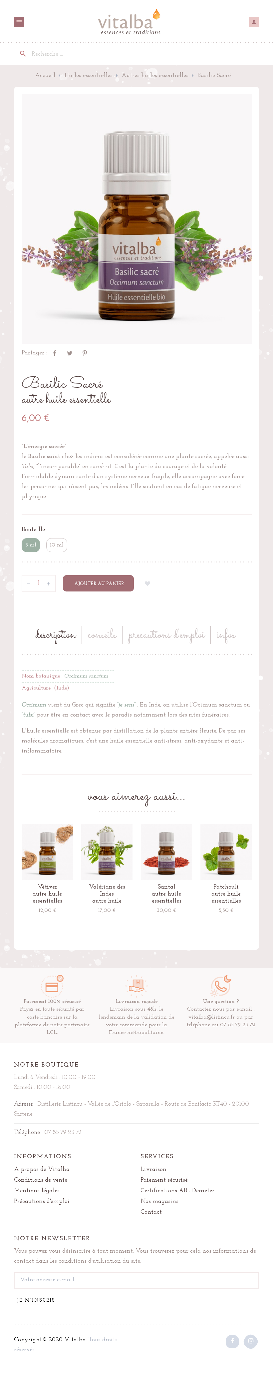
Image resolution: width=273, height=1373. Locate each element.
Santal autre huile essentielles (166, 894)
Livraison (153, 1170)
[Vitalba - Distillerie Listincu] (136, 21)
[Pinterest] (85, 352)
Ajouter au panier (98, 583)
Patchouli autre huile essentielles (226, 894)
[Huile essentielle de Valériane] (107, 852)
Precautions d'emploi (167, 635)
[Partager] (55, 352)
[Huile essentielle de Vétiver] (47, 852)
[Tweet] (70, 352)
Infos (226, 635)
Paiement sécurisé (164, 1180)
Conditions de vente (40, 1180)
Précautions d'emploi (42, 1202)
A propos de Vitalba (42, 1170)
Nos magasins (159, 1202)
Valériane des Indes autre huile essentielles (107, 894)
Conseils (102, 635)
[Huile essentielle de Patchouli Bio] (226, 852)
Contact (151, 1212)
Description (55, 635)
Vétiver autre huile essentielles (47, 894)
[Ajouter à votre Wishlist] (147, 583)
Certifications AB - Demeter (177, 1191)
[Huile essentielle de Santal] (166, 852)
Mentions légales (37, 1191)
